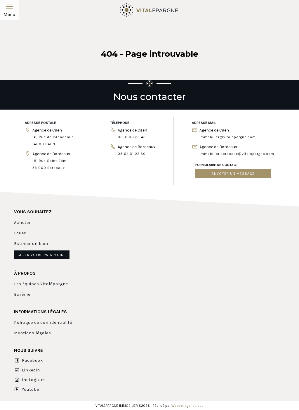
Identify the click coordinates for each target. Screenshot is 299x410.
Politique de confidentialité (43, 322)
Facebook (32, 360)
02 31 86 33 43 (132, 137)
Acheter (22, 222)
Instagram (33, 379)
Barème (22, 294)
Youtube (30, 389)
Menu (9, 14)
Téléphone (119, 123)
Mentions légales (32, 333)
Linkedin (31, 370)
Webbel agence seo (187, 406)
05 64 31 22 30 (132, 154)
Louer (20, 233)
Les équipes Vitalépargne (41, 283)
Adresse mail (204, 123)
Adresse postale (40, 123)
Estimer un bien (31, 243)
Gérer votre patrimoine (42, 255)
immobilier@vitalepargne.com (227, 137)
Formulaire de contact (216, 165)
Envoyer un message (233, 174)
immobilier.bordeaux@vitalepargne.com (236, 154)
